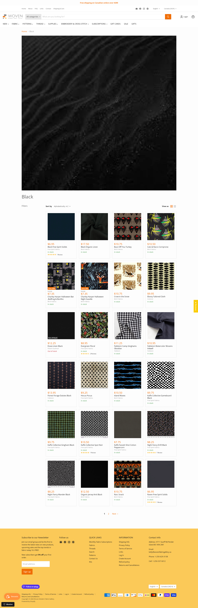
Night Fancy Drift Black (157, 445)
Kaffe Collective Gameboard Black (159, 396)
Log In (121, 555)
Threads (92, 548)
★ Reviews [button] (196, 306)
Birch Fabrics (85, 249)
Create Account (125, 558)
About (30, 9)
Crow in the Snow (121, 296)
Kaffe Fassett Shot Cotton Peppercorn (125, 446)
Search (91, 552)
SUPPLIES (52, 24)
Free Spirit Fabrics (54, 249)
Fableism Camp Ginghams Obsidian (125, 347)
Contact (48, 9)
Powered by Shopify (28, 601)
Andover (150, 299)
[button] (184, 16)
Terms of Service (125, 548)
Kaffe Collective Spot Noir (92, 445)
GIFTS (134, 24)
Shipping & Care (58, 9)
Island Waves (119, 395)
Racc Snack (119, 494)
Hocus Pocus (86, 395)
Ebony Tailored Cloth (156, 296)
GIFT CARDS (115, 24)
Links (41, 9)
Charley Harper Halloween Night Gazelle (92, 297)
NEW (5, 24)
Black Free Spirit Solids (57, 247)
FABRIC (15, 24)
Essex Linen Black (55, 346)
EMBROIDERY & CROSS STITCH (74, 24)
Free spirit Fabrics (87, 447)
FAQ (36, 9)
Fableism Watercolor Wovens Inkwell (160, 347)
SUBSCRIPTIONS (99, 24)
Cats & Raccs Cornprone (157, 247)
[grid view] (171, 206)
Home (24, 9)
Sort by (49, 206)
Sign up (27, 571)
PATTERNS (27, 24)
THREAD (40, 24)
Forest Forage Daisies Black (59, 395)
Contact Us (93, 558)
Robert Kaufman (53, 348)
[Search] (168, 16)
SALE (126, 24)
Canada (169, 9)
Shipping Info (124, 542)
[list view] (174, 206)
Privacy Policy (124, 545)
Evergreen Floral (88, 346)
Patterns (92, 555)
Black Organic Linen (89, 247)
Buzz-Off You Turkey (123, 247)
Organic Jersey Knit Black (91, 494)
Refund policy (124, 562)
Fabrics (92, 545)
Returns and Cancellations (129, 565)
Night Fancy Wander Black (59, 494)
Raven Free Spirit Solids (157, 494)
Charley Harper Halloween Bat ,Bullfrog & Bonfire (61, 297)
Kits (90, 562)
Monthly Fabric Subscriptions (100, 542)
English (155, 9)
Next (114, 514)
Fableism (117, 351)
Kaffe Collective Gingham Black (61, 445)
